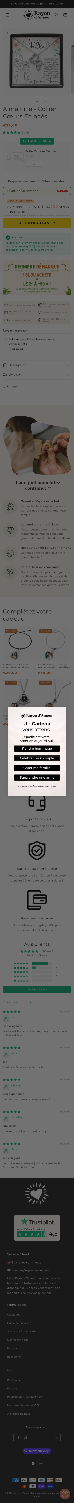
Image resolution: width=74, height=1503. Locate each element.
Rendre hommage (37, 749)
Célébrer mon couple (37, 758)
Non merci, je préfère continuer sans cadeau (37, 786)
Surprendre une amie (37, 777)
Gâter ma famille (37, 768)
